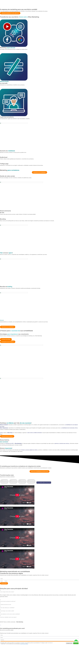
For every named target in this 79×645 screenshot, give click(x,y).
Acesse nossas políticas (24, 643)
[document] (39, 634)
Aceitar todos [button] (76, 643)
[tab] (4, 481)
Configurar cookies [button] (69, 643)
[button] (0, 625)
